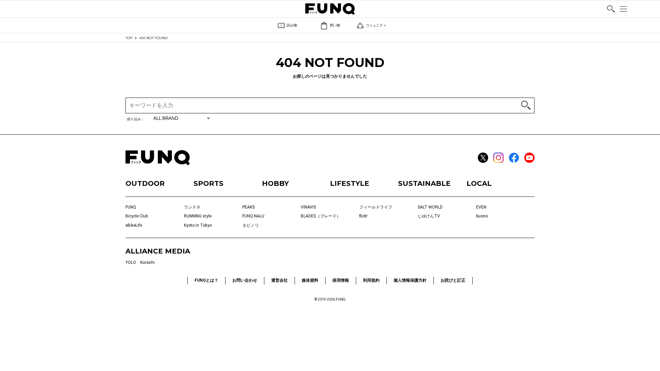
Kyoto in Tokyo (198, 225)
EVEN (481, 207)
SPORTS (208, 183)
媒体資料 (310, 280)
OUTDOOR (145, 183)
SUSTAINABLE (424, 183)
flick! (363, 216)
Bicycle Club (136, 216)
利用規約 (371, 280)
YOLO (130, 262)
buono (482, 216)
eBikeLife (133, 225)
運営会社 (279, 280)
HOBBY (275, 183)
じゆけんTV (429, 216)
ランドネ (192, 207)
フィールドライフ (375, 207)
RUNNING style (197, 216)
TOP (128, 38)
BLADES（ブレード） (321, 216)
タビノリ (250, 225)
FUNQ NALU (253, 216)
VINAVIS (308, 207)
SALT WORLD (430, 207)
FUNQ (130, 207)
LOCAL (479, 183)
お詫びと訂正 (453, 280)
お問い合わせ (244, 280)
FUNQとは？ (206, 280)
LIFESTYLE (349, 183)
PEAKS (248, 207)
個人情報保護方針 (410, 280)
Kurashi (147, 262)
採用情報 (340, 280)
